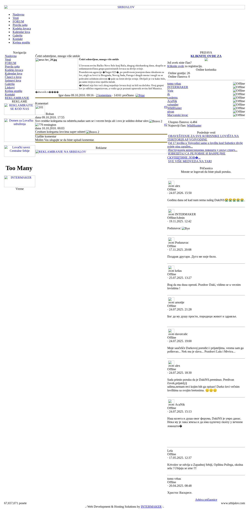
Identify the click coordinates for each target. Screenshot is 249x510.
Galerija (10, 84)
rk (168, 94)
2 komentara (103, 95)
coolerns (172, 97)
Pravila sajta (12, 66)
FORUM (10, 63)
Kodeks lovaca (14, 70)
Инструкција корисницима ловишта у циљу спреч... (202, 150)
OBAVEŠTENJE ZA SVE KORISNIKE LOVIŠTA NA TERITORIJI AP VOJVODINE (203, 137)
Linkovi (10, 87)
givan (170, 111)
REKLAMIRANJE (17, 98)
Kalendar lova (13, 73)
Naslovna (11, 56)
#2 (165, 124)
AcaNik (172, 101)
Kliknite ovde (175, 66)
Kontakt (10, 94)
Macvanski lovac (177, 115)
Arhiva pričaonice (206, 499)
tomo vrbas (174, 83)
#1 (165, 107)
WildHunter (174, 108)
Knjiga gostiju (13, 91)
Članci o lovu (13, 77)
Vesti (8, 59)
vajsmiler (172, 104)
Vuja (170, 90)
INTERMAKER (177, 87)
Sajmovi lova (13, 80)
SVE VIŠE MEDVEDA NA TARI (190, 161)
